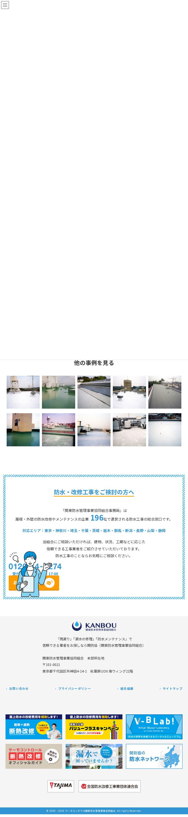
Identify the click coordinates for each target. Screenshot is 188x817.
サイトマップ (172, 688)
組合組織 (126, 688)
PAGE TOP (181, 811)
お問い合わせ (19, 688)
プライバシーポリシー (74, 688)
